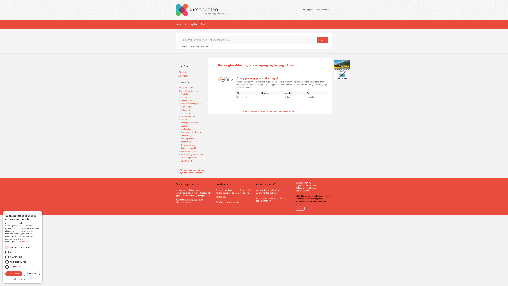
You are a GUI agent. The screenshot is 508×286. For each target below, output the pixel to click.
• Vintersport (184, 110)
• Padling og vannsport (188, 122)
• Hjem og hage (185, 106)
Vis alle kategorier (185, 87)
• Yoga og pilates (186, 100)
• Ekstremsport (185, 160)
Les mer (25, 241)
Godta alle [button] (13, 273)
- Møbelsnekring (187, 141)
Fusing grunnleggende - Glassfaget (257, 78)
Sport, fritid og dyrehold (188, 91)
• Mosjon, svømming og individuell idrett (191, 103)
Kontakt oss (221, 196)
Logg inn (309, 9)
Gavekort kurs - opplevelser (227, 202)
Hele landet (242, 97)
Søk (323, 40)
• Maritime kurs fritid (187, 129)
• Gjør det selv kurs (187, 116)
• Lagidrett (183, 125)
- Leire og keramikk (188, 148)
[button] (22, 279)
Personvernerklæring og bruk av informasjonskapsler (189, 200)
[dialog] (22, 247)
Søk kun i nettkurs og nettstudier (195, 46)
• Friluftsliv (183, 94)
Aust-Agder (191, 24)
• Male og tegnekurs (187, 151)
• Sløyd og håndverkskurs (190, 132)
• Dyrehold (183, 119)
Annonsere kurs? (322, 9)
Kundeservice (223, 184)
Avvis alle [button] (31, 273)
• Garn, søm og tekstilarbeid (191, 154)
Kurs (178, 24)
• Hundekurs (184, 113)
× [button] (39, 214)
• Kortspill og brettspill (188, 157)
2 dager (288, 97)
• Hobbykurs (184, 97)
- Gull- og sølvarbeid (188, 138)
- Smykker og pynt (187, 145)
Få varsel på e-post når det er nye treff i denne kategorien (193, 171)
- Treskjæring (185, 135)
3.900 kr (310, 97)
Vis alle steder (184, 71)
